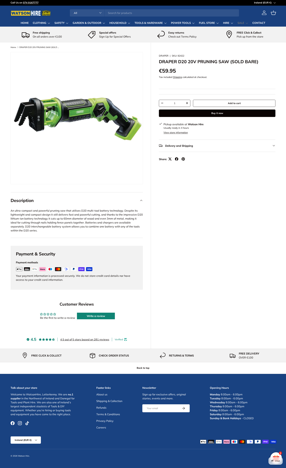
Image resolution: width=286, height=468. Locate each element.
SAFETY (59, 23)
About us (101, 394)
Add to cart (234, 103)
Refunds (101, 407)
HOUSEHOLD (117, 23)
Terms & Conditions (108, 414)
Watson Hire (23, 456)
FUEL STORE (207, 23)
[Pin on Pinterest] (183, 159)
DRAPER (163, 55)
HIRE (226, 23)
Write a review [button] (96, 316)
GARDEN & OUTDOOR (87, 23)
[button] (273, 12)
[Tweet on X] (170, 159)
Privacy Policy (105, 421)
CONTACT (258, 23)
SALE (241, 23)
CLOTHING (39, 23)
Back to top (143, 367)
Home (13, 47)
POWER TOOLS (181, 23)
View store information (176, 132)
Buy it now (217, 112)
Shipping (177, 76)
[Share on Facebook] (176, 159)
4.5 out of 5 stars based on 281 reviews (84, 339)
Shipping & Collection (109, 401)
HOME (25, 23)
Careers (101, 427)
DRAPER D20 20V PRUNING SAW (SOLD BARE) (39, 47)
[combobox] (154, 12)
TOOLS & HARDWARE (149, 23)
